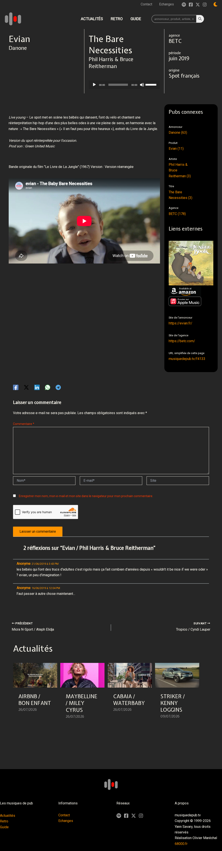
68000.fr (181, 844)
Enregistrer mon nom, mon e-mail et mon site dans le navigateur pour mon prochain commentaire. (86, 496)
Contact (64, 815)
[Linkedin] (37, 387)
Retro (4, 821)
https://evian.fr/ (180, 323)
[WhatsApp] (47, 387)
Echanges (65, 821)
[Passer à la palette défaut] (215, 4)
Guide (4, 827)
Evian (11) (176, 148)
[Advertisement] (87, 288)
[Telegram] (58, 387)
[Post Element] (35, 693)
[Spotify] (184, 4)
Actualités (7, 816)
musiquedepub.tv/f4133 (187, 359)
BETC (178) (177, 214)
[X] (133, 815)
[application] (124, 84)
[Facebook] (191, 4)
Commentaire (23, 424)
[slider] (151, 84)
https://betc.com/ (182, 341)
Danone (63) (178, 132)
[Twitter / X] (198, 4)
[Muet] (142, 85)
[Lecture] (94, 85)
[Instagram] (204, 4)
